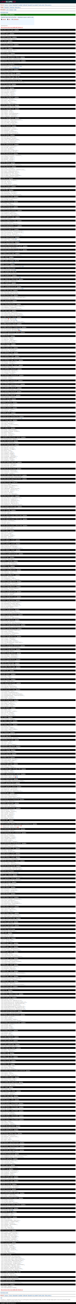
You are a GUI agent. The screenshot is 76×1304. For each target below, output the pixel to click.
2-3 (20, 277)
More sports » (48, 4)
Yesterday (6, 7)
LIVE (7, 9)
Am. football (35, 4)
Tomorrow (12, 7)
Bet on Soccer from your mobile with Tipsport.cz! (12, 27)
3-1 (21, 66)
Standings (16, 29)
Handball (20, 4)
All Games (2, 9)
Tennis (10, 4)
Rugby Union (41, 4)
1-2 (17, 777)
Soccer (2, 4)
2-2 (23, 266)
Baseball (30, 4)
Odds (15, 9)
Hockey (6, 4)
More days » (18, 7)
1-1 (16, 320)
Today (1, 7)
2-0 (18, 827)
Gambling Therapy (14, 1301)
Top (1, 1297)
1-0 (21, 825)
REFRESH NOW (4, 12)
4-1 (19, 240)
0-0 (15, 270)
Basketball (15, 4)
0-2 (15, 318)
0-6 (22, 288)
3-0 (20, 330)
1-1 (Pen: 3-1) (16, 67)
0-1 (18, 329)
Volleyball (25, 4)
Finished (11, 9)
